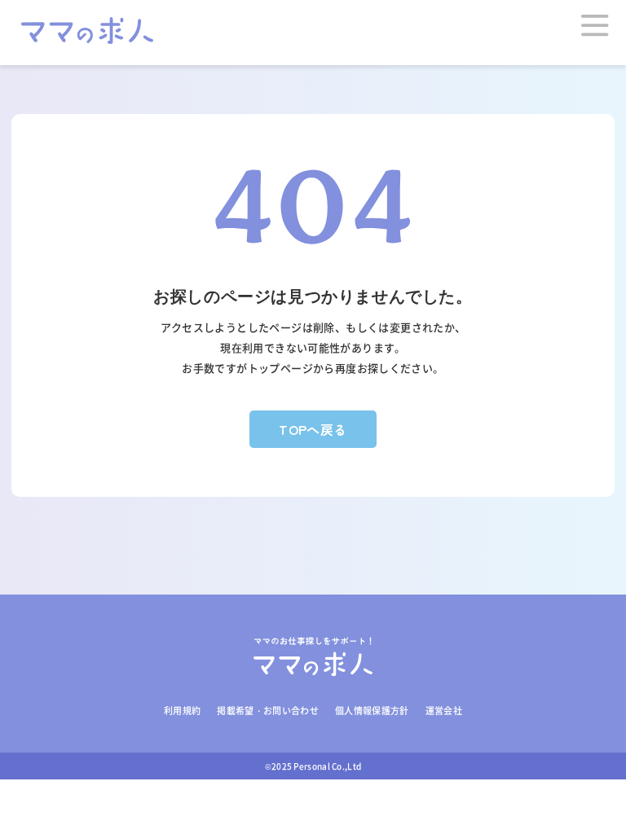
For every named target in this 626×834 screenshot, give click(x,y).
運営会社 (443, 711)
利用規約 (182, 711)
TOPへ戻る (313, 429)
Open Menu (601, 25)
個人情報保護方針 (372, 711)
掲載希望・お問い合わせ (268, 711)
